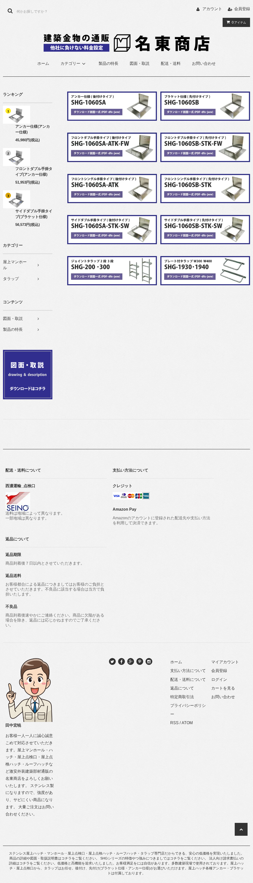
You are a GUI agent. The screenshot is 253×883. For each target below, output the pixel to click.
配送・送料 (171, 63)
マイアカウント (225, 662)
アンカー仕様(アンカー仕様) (32, 129)
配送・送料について (188, 679)
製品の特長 (108, 63)
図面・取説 (139, 63)
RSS (174, 723)
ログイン (219, 679)
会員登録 (242, 9)
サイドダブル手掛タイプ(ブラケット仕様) (33, 214)
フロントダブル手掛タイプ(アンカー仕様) (33, 171)
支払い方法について (188, 670)
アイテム (239, 22)
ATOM (187, 723)
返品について (182, 688)
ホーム (43, 63)
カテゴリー (70, 63)
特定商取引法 (182, 697)
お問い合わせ (204, 63)
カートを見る (223, 688)
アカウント (212, 9)
